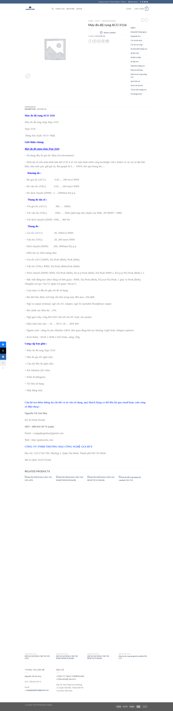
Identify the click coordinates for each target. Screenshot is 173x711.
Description (30, 109)
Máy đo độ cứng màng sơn (139, 75)
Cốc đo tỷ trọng (136, 45)
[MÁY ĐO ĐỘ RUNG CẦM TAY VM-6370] (39, 564)
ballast (133, 28)
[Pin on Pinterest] (103, 41)
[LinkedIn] (3, 357)
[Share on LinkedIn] (107, 41)
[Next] (147, 569)
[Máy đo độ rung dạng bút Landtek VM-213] (133, 564)
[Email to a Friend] (99, 41)
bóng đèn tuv (136, 36)
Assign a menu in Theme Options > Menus (112, 2)
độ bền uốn (135, 53)
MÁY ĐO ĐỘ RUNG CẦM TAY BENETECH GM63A (98, 657)
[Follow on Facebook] (140, 2)
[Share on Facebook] (90, 41)
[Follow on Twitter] (145, 2)
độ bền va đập (136, 57)
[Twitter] (3, 351)
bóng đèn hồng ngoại (138, 32)
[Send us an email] (147, 2)
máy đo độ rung (109, 21)
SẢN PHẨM (70, 9)
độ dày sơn (135, 62)
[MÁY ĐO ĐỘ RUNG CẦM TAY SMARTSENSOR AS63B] (70, 564)
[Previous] (25, 569)
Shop (97, 21)
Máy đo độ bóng (137, 70)
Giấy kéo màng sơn (138, 66)
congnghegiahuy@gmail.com (37, 690)
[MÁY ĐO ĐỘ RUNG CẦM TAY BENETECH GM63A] (101, 564)
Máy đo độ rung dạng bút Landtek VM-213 (133, 657)
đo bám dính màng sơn (139, 49)
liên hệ (79, 9)
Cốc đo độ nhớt (136, 40)
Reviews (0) (41, 109)
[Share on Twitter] (95, 41)
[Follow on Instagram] (142, 2)
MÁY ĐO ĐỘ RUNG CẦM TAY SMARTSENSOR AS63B (67, 657)
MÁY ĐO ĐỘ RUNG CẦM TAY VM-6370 (37, 657)
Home (90, 21)
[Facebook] (3, 345)
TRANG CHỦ (59, 9)
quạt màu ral (135, 81)
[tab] (30, 109)
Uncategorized (136, 94)
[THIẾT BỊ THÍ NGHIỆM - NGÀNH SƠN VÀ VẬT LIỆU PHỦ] (36, 9)
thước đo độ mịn (137, 85)
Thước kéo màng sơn (138, 90)
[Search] (53, 9)
